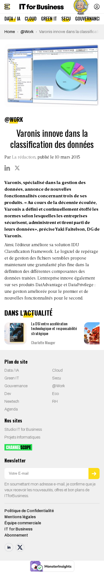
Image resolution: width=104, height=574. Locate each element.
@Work (27, 32)
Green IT (49, 18)
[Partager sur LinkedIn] (7, 168)
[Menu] (7, 6)
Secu (66, 18)
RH (55, 401)
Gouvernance (88, 18)
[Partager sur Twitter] (17, 168)
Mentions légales (20, 517)
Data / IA (12, 18)
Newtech (11, 401)
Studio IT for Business (23, 429)
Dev (7, 394)
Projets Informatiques (22, 437)
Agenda (11, 409)
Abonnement (16, 535)
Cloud (31, 18)
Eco (55, 394)
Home (9, 32)
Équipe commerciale (22, 523)
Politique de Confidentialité (29, 511)
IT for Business (18, 529)
